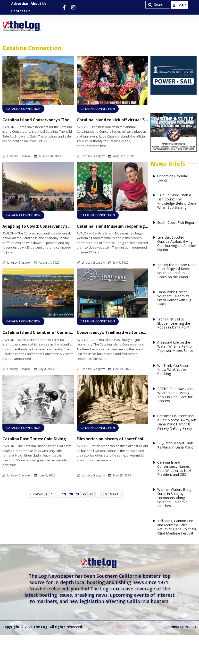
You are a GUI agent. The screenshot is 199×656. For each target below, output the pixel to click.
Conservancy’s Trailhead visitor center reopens (112, 332)
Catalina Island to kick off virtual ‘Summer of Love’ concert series (112, 120)
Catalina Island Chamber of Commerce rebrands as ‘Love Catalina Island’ (38, 332)
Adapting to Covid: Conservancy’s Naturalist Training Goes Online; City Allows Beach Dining (38, 226)
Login (182, 5)
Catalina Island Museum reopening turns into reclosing (112, 226)
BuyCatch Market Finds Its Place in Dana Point (175, 445)
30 (105, 493)
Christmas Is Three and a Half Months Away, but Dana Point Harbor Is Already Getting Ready (176, 422)
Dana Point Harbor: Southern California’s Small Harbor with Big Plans (174, 298)
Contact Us (21, 11)
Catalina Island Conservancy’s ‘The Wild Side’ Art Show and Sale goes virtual (38, 120)
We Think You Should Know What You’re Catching (174, 370)
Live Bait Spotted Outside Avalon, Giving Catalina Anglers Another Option (176, 243)
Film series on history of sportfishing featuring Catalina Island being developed (112, 439)
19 (64, 493)
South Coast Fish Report (176, 223)
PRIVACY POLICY (183, 626)
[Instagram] (73, 7)
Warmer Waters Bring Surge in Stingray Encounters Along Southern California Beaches (174, 498)
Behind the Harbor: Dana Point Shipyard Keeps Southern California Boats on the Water (176, 271)
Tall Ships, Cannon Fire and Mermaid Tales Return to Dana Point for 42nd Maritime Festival (176, 527)
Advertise (19, 3)
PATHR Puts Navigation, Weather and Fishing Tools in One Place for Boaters (176, 395)
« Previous (38, 494)
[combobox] (157, 5)
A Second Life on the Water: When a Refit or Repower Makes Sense (175, 346)
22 (85, 493)
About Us (39, 3)
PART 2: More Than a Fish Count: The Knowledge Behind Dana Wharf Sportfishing (176, 201)
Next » (115, 494)
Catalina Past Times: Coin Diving (34, 439)
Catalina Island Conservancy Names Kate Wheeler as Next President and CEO (174, 468)
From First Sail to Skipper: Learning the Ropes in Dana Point (173, 323)
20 (71, 493)
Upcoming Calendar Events (172, 178)
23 (92, 493)
